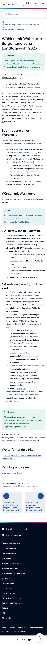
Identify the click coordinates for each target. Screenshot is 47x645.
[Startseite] (3, 22)
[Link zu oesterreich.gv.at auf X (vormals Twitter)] (17, 640)
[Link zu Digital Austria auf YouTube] (29, 640)
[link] (12, 502)
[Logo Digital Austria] (23, 535)
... (8, 22)
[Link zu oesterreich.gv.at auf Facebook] (23, 640)
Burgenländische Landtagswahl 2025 (15, 30)
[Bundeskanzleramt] (23, 529)
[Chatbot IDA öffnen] (39, 637)
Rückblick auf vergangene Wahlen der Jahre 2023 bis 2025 (20, 26)
